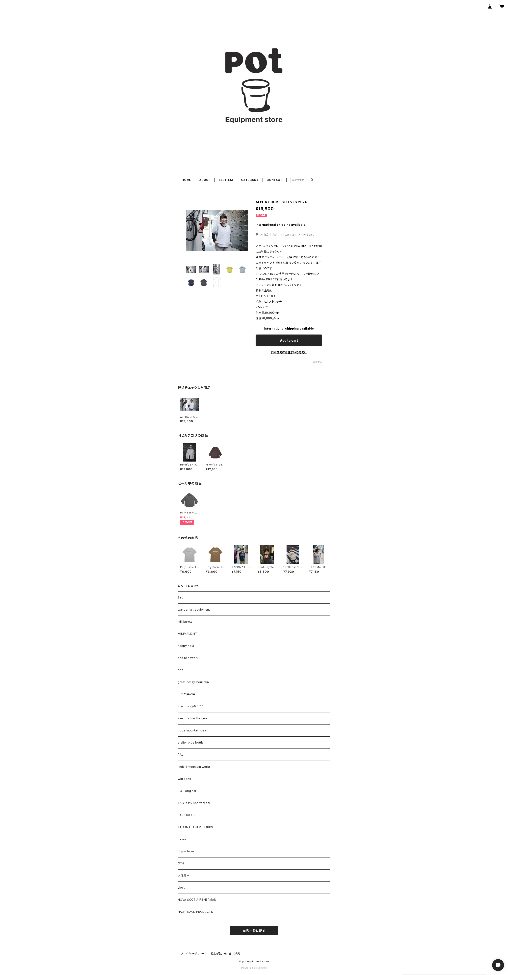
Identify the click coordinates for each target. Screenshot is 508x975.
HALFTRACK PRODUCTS (195, 911)
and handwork (188, 658)
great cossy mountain (193, 682)
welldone (184, 778)
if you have (186, 851)
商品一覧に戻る (254, 931)
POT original (187, 790)
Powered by (249, 967)
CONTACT (274, 180)
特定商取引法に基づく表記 (226, 953)
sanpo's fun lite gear (193, 718)
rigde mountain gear (192, 730)
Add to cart (289, 340)
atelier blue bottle (191, 742)
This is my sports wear (194, 803)
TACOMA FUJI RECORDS (195, 827)
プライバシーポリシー (192, 953)
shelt (181, 887)
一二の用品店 (186, 694)
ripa (180, 670)
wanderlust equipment (194, 609)
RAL (180, 754)
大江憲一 (184, 875)
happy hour (186, 645)
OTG (181, 863)
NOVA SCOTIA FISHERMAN (197, 899)
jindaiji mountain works (194, 766)
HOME (186, 180)
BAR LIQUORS (188, 815)
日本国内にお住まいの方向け (289, 352)
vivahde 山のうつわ (191, 706)
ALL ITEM (225, 180)
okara (182, 839)
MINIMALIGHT (187, 633)
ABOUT (204, 180)
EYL (180, 597)
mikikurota (185, 621)
